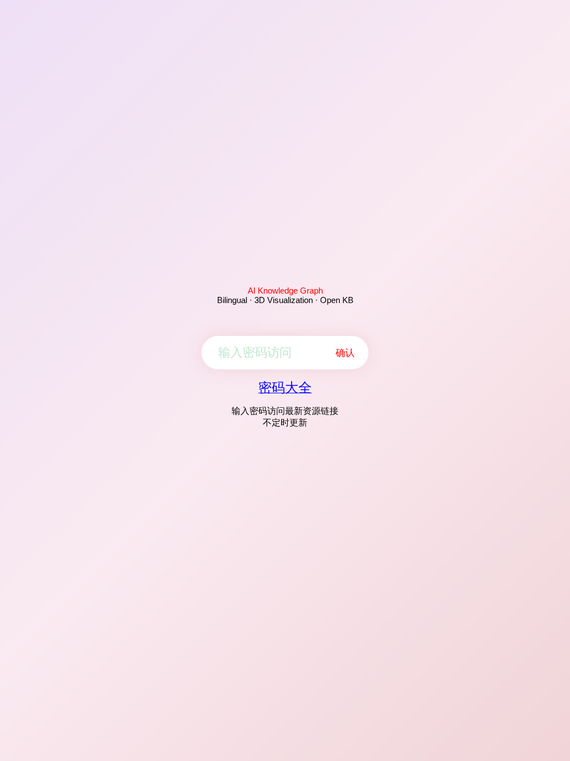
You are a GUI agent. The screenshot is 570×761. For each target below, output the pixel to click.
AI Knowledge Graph (285, 290)
